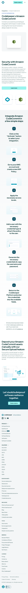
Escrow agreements (6, 526)
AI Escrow (4, 431)
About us (4, 564)
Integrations (5, 10)
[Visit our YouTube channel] (7, 418)
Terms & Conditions (14, 576)
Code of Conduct (6, 579)
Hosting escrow (5, 495)
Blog (3, 510)
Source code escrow (6, 481)
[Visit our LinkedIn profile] (2, 418)
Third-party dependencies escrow (10, 493)
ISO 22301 (4, 450)
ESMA (3, 467)
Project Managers (6, 545)
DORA (3, 459)
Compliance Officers (7, 540)
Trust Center (4, 566)
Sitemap (14, 579)
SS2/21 (3, 469)
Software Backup (6, 436)
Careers (4, 568)
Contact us (4, 559)
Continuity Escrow (6, 433)
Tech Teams (4, 549)
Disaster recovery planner (8, 530)
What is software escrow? (8, 505)
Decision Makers (5, 537)
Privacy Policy (5, 576)
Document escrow (6, 486)
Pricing (3, 556)
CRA (3, 455)
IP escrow (4, 491)
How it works (5, 523)
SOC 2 (3, 452)
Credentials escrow (6, 498)
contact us (20, 329)
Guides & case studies (7, 517)
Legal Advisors (5, 547)
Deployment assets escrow (8, 488)
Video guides (5, 514)
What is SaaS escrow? (7, 507)
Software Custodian (6, 440)
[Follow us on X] (5, 418)
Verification (4, 438)
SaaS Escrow (5, 428)
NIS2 (3, 457)
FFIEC (3, 462)
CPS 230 (4, 464)
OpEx (3, 474)
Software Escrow (6, 426)
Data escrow (5, 483)
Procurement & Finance (7, 542)
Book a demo (18, 2)
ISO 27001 (4, 447)
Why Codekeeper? (6, 571)
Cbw (3, 472)
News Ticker (4, 512)
